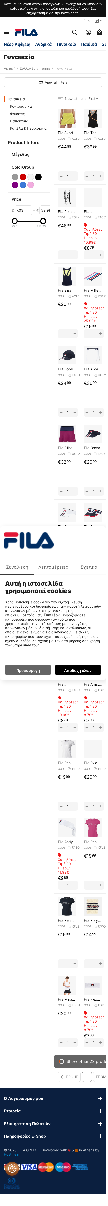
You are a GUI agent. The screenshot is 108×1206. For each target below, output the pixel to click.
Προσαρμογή (28, 670)
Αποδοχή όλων (78, 670)
